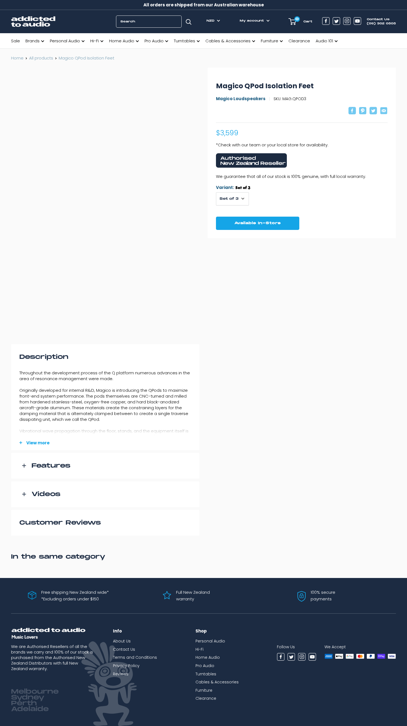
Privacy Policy (126, 665)
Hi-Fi (94, 41)
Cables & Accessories (228, 41)
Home (17, 58)
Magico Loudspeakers (241, 99)
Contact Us (124, 649)
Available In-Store (258, 223)
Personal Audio (65, 41)
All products (41, 58)
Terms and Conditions (135, 657)
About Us (122, 641)
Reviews (120, 674)
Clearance (299, 41)
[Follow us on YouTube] (357, 21)
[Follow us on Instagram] (347, 21)
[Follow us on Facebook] (326, 21)
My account (252, 20)
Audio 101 (324, 41)
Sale (15, 41)
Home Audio (121, 41)
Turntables (184, 41)
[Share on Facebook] (352, 111)
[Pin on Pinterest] (363, 111)
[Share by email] (384, 111)
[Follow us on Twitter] (336, 21)
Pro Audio (154, 41)
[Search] (188, 21)
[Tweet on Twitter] (373, 111)
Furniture (269, 41)
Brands (32, 41)
